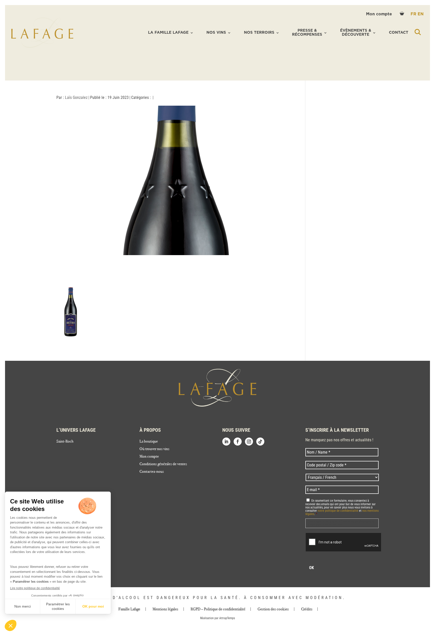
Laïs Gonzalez (76, 97)
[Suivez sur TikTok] (260, 442)
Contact (398, 32)
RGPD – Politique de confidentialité (218, 609)
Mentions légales (165, 609)
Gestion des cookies (273, 609)
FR (414, 14)
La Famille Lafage (168, 32)
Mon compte (379, 14)
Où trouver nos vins (154, 449)
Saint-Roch (65, 442)
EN (421, 14)
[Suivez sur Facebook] (238, 442)
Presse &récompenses (307, 33)
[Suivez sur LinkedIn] (226, 442)
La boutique (148, 442)
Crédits (306, 609)
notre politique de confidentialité (338, 510)
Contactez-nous (151, 472)
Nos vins (216, 32)
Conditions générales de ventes (163, 464)
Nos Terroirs (259, 32)
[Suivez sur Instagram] (249, 442)
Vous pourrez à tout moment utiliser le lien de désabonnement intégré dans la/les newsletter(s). (341, 523)
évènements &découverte (355, 33)
